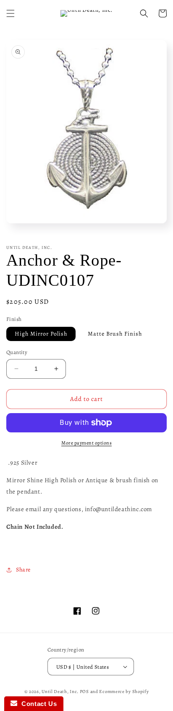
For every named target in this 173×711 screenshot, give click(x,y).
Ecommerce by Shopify (124, 691)
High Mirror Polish (41, 334)
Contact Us (37, 703)
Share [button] (23, 570)
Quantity (16, 352)
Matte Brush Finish (115, 334)
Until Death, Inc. (60, 691)
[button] (10, 13)
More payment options (86, 443)
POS (84, 691)
